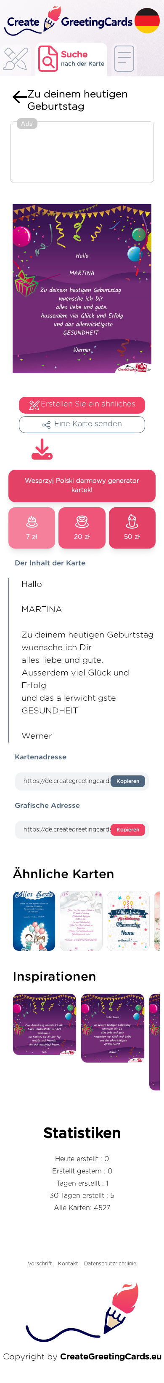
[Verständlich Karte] (83, 921)
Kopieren (127, 781)
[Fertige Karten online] (124, 59)
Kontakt (68, 1263)
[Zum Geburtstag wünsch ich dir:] (47, 1025)
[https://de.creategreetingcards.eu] (67, 21)
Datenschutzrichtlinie (110, 1263)
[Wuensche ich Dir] (115, 1028)
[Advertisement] (82, 153)
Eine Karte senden (88, 424)
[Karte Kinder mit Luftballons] (36, 921)
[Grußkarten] (15, 61)
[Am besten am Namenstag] (130, 921)
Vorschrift (40, 1263)
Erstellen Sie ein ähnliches (88, 404)
